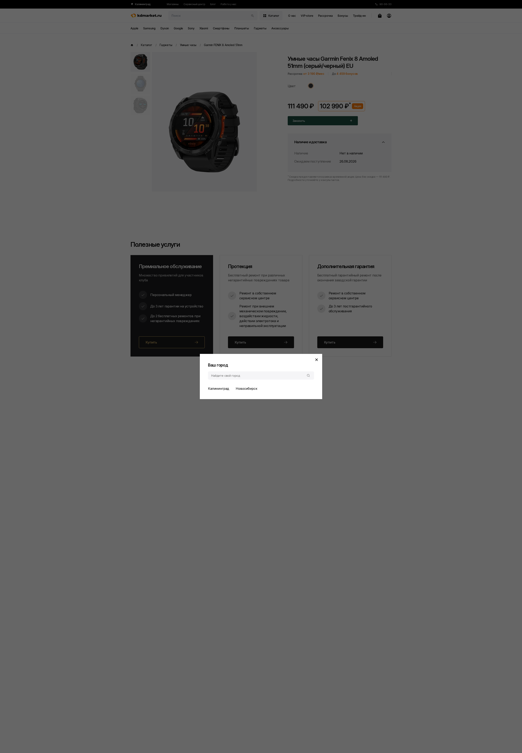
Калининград (218, 388)
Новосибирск (246, 388)
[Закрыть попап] (316, 359)
